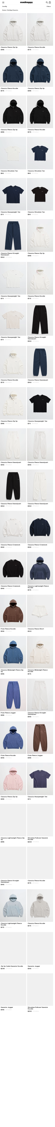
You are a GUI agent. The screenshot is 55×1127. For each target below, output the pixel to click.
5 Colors (8, 49)
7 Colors (8, 1093)
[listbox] (4, 6)
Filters (49, 6)
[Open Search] (46, 2)
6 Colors (35, 382)
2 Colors (35, 590)
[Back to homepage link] (26, 2)
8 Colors (35, 49)
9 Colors (35, 925)
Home (4, 10)
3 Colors (8, 547)
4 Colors (7, 214)
